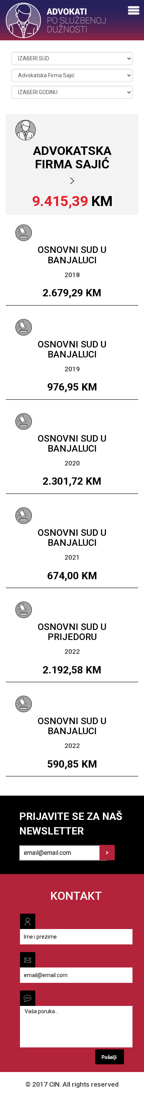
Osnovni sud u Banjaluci (72, 254)
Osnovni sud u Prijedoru (72, 632)
